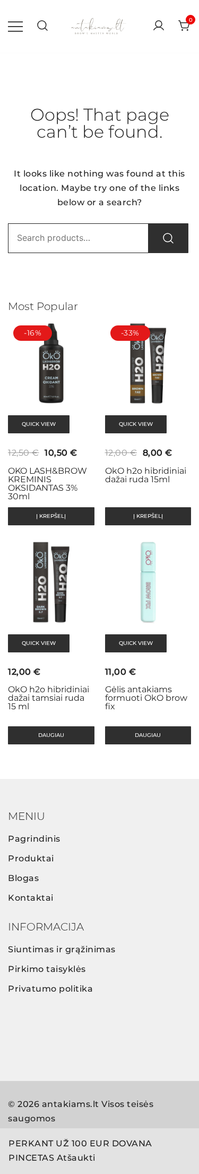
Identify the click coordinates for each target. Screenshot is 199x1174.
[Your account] (158, 26)
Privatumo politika (50, 989)
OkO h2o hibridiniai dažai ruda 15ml (145, 475)
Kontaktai (31, 898)
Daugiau (51, 735)
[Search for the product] (168, 238)
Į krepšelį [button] (51, 516)
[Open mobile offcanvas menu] (15, 26)
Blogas (23, 878)
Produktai (31, 858)
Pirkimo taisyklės (47, 969)
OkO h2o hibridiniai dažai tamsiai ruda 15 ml (48, 697)
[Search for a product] (42, 26)
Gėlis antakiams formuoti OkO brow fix (146, 697)
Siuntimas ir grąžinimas (62, 949)
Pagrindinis (34, 839)
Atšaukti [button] (76, 1158)
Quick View (39, 424)
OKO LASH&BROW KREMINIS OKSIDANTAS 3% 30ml (47, 483)
